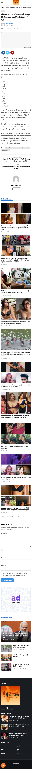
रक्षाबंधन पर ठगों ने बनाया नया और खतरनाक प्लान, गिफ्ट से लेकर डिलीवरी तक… (19, 717)
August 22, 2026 (18, 659)
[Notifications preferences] (3, 765)
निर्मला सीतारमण (5, 150)
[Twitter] (7, 708)
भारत (2, 749)
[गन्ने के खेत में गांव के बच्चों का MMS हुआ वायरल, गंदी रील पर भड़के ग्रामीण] (16, 433)
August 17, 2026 (6, 512)
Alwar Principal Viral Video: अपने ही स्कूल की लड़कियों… (21, 646)
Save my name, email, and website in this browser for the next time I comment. (15, 574)
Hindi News (9, 147)
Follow (16, 189)
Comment (4, 533)
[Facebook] (3, 708)
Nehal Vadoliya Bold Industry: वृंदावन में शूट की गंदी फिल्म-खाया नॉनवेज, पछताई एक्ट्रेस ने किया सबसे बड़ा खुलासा (15, 509)
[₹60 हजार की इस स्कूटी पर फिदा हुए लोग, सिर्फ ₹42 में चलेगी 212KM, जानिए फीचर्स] (6, 667)
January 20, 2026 (7, 295)
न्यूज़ (3, 11)
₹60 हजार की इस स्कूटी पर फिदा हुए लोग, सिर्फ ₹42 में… (21, 665)
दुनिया (18, 749)
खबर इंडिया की (16, 764)
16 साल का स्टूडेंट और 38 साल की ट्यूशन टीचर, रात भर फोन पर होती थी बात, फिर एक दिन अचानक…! (15, 386)
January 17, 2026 (7, 420)
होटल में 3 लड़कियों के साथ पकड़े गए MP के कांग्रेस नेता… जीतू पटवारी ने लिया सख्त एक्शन (16, 478)
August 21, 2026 (6, 389)
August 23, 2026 (6, 358)
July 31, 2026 (6, 231)
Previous (5, 516)
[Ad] (16, 599)
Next (12, 516)
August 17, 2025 (6, 325)
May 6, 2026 (5, 450)
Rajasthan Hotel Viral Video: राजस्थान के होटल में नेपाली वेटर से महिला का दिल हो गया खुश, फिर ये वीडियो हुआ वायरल (14, 227)
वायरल (3, 222)
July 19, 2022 (9, 25)
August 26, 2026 (14, 720)
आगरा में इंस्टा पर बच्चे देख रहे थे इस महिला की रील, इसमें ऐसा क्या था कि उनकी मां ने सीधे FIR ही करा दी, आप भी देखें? (15, 416)
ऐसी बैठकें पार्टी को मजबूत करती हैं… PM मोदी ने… (21, 656)
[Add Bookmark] (29, 52)
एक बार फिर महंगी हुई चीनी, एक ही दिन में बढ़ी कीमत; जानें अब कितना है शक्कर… (19, 726)
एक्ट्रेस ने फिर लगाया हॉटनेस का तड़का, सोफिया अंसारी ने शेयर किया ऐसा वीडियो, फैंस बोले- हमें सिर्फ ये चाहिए (15, 322)
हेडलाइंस (3, 753)
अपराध (3, 382)
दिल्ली (3, 287)
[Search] (29, 2)
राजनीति (18, 746)
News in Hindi (26, 147)
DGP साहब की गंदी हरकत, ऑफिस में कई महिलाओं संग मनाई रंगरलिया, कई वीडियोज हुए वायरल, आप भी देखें (15, 292)
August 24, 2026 (6, 481)
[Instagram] (11, 708)
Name (3, 550)
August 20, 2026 (6, 264)
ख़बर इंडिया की (9, 24)
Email (3, 558)
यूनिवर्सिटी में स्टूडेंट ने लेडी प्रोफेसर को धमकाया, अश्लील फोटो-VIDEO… (18, 734)
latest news (17, 147)
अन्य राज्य (4, 349)
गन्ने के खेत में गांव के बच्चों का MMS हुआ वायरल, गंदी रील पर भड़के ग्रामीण (15, 447)
